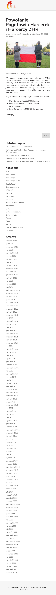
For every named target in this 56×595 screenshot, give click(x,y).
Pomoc (8, 218)
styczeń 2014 (11, 358)
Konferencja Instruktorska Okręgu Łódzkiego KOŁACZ (28, 161)
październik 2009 (13, 504)
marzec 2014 (11, 352)
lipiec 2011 (10, 439)
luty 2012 (9, 417)
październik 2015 (13, 306)
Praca (8, 221)
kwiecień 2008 (12, 560)
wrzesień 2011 (12, 433)
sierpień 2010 (11, 473)
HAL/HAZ (10, 190)
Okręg (8, 209)
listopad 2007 (11, 572)
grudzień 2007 (11, 569)
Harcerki (9, 193)
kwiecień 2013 (12, 374)
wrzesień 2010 (12, 470)
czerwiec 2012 (12, 405)
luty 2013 (9, 380)
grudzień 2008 (11, 535)
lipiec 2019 (10, 299)
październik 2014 (13, 333)
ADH (8, 171)
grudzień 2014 (11, 330)
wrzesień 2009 (12, 507)
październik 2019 (13, 290)
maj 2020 (9, 281)
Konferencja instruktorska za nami (20, 158)
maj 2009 (9, 520)
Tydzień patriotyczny (14, 227)
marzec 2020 (11, 284)
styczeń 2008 (11, 566)
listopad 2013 (11, 365)
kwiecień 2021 (12, 271)
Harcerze (9, 199)
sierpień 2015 (11, 312)
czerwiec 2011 (12, 442)
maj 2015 (9, 318)
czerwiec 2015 (12, 315)
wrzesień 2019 (12, 293)
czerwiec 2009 (12, 516)
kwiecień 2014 (12, 349)
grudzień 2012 (11, 386)
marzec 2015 (11, 324)
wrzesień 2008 (12, 544)
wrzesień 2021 (12, 268)
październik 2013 (13, 368)
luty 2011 (9, 454)
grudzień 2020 (11, 275)
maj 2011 (9, 445)
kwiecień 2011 (12, 448)
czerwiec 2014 (12, 343)
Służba (8, 224)
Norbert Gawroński (28, 34)
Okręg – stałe (11, 215)
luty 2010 (9, 492)
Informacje (10, 206)
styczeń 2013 (11, 383)
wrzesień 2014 (12, 337)
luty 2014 (9, 355)
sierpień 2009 (11, 510)
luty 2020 (9, 287)
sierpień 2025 (11, 259)
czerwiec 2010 (12, 479)
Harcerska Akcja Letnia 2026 (17, 155)
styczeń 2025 (11, 265)
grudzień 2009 (11, 498)
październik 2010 (13, 467)
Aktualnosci (10, 174)
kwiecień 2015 (12, 321)
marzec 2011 (11, 451)
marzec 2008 (11, 563)
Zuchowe (9, 230)
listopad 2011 (11, 427)
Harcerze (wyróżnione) (15, 202)
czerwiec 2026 (12, 247)
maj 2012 (9, 408)
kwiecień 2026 (12, 253)
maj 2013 (9, 371)
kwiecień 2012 (12, 411)
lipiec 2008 (10, 551)
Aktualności (10, 178)
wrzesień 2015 (12, 309)
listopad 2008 (11, 538)
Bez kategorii (11, 36)
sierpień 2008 (11, 548)
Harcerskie (10, 196)
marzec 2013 (11, 377)
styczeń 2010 (11, 495)
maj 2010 (9, 482)
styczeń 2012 (11, 420)
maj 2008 (9, 557)
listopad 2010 (11, 464)
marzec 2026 (11, 256)
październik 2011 (13, 430)
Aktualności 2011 (13, 181)
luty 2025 (9, 262)
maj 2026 (9, 250)
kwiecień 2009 (12, 523)
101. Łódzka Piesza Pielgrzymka (19, 147)
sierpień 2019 (11, 296)
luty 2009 (9, 529)
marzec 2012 (11, 414)
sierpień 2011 (11, 436)
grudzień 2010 (11, 461)
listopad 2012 (11, 389)
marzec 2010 (11, 489)
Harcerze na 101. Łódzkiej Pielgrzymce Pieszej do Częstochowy (26, 151)
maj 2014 (9, 346)
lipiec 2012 (10, 402)
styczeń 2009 (11, 532)
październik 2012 (13, 392)
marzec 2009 (11, 526)
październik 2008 (13, 541)
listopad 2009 (11, 501)
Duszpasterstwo (12, 187)
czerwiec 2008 (12, 554)
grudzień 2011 (11, 423)
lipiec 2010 (10, 476)
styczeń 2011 (11, 458)
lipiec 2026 (10, 244)
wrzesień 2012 (12, 396)
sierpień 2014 (11, 340)
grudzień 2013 (11, 361)
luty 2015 (9, 327)
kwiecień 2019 (12, 302)
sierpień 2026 (11, 240)
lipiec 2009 (10, 513)
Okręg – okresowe (13, 212)
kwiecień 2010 (12, 485)
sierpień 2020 (11, 278)
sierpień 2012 (11, 399)
